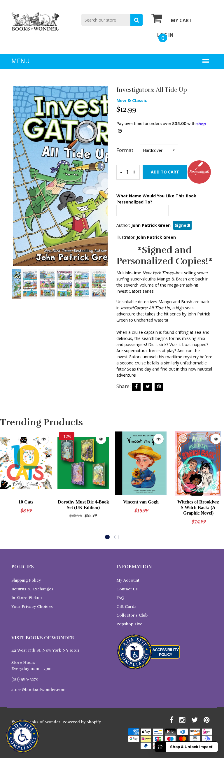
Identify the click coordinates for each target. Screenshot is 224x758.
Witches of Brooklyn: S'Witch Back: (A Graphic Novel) (198, 507)
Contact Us (127, 589)
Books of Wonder (43, 722)
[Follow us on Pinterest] (159, 387)
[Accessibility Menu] (22, 736)
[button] (107, 537)
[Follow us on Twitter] (147, 387)
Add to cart (165, 172)
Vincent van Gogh (141, 501)
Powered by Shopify (81, 722)
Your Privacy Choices (32, 606)
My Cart (181, 20)
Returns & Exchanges (32, 589)
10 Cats (25, 501)
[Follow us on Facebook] (136, 387)
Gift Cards (126, 606)
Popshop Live (129, 624)
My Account (127, 580)
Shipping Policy (26, 580)
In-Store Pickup (26, 597)
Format (124, 150)
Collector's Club (132, 615)
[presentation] (17, 180)
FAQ (120, 597)
